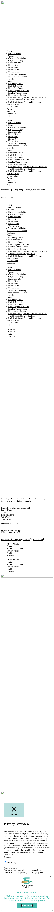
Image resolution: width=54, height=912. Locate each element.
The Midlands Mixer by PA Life (21, 100)
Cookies (10, 553)
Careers (11, 56)
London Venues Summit (18, 93)
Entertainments (14, 63)
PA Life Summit (15, 86)
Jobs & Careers (13, 104)
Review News (13, 70)
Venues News (13, 72)
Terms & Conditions (15, 548)
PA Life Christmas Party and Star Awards (25, 102)
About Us (11, 111)
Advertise (11, 109)
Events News (13, 65)
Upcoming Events (15, 84)
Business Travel (14, 53)
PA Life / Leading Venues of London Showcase (27, 97)
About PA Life (13, 544)
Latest (9, 51)
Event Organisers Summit (18, 91)
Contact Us (11, 114)
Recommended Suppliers (17, 77)
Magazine (11, 79)
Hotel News (13, 67)
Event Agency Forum (17, 95)
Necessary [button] (8, 857)
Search (4, 197)
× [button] (50, 876)
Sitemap (10, 555)
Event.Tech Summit (16, 88)
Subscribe (11, 116)
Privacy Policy (13, 551)
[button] (27, 192)
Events (9, 81)
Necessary (11, 862)
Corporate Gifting (15, 60)
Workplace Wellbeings (17, 74)
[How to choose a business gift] (26, 455)
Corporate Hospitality (17, 58)
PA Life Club (12, 107)
